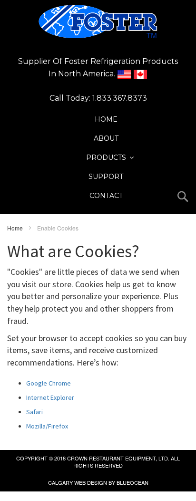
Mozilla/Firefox (47, 426)
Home (15, 228)
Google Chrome (48, 383)
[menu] (106, 157)
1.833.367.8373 (119, 98)
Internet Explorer (50, 397)
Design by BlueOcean (117, 482)
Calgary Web (67, 482)
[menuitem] (106, 119)
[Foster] (98, 21)
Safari (34, 411)
